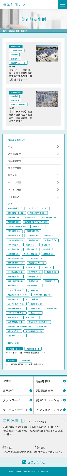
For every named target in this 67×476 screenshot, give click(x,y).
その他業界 (13, 196)
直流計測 (14, 54)
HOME (5, 31)
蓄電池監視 (15, 59)
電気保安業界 (14, 167)
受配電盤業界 (16, 46)
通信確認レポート (16, 153)
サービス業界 (14, 189)
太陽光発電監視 (16, 50)
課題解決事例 (14, 31)
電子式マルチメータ (18, 63)
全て (10, 146)
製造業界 (12, 175)
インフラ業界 (14, 182)
